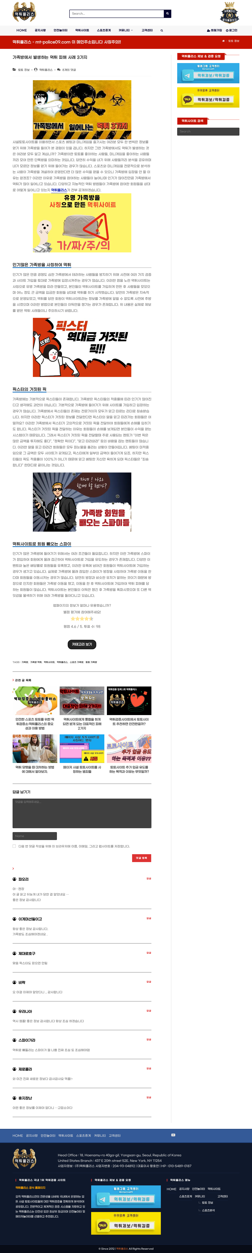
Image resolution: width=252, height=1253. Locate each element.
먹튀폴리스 (46, 70)
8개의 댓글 (69, 70)
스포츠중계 (83, 1136)
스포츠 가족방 (76, 662)
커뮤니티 (100, 1136)
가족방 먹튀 (36, 662)
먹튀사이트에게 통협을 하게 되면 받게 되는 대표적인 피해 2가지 (82, 724)
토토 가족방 (91, 662)
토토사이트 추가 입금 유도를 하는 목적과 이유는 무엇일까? (129, 770)
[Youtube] (173, 1135)
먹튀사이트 (49, 662)
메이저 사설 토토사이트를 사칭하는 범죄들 (82, 770)
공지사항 (32, 1136)
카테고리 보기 (82, 644)
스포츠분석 (208, 1210)
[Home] (223, 41)
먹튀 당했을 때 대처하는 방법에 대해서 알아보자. (35, 770)
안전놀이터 (48, 1136)
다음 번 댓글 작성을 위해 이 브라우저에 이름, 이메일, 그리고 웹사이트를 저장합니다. (74, 846)
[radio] (73, 619)
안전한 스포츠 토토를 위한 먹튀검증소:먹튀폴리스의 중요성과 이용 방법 (35, 724)
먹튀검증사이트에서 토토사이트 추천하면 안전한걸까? (129, 722)
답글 (149, 878)
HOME (18, 1136)
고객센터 (115, 1136)
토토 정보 (233, 41)
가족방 (25, 662)
